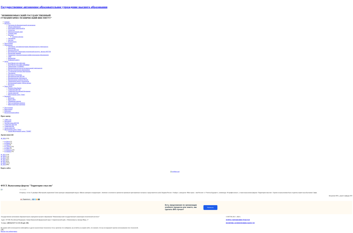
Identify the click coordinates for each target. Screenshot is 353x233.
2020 (4, 163)
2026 (4, 138)
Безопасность (12, 41)
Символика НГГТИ (14, 89)
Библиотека (11, 58)
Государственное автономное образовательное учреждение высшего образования (54, 7)
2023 (4, 158)
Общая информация (14, 27)
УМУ (9, 56)
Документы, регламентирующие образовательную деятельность (28, 46)
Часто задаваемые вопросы (16, 103)
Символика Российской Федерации (19, 91)
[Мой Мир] (39, 199)
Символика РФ (9, 126)
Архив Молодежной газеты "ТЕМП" (19, 131)
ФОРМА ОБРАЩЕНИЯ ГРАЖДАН (238, 220)
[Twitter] (35, 199)
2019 (4, 164)
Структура (11, 30)
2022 (4, 159)
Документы (11, 38)
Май (7, 145)
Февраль (9, 150)
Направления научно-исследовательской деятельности (25, 68)
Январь (8, 151)
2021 (4, 161)
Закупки (10, 40)
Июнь (8, 143)
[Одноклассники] (37, 199)
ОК (2, 229)
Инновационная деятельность (17, 78)
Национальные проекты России (18, 79)
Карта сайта (12, 99)
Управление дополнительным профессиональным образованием (28, 55)
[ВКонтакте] (33, 199)
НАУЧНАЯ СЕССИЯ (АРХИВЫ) (18, 65)
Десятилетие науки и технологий (18, 81)
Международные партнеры (16, 104)
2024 (4, 156)
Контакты (11, 84)
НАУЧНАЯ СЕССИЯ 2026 (16, 63)
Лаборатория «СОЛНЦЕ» (16, 66)
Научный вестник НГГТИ (16, 76)
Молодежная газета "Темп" (16, 94)
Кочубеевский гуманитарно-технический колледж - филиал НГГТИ (29, 51)
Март (8, 148)
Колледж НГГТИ (13, 50)
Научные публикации (15, 75)
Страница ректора (17, 36)
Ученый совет (12, 33)
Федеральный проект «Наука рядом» (19, 83)
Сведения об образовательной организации (21, 25)
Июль (8, 141)
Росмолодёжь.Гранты (14, 88)
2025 (4, 154)
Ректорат (11, 35)
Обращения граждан (14, 101)
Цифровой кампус (14, 60)
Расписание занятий (14, 53)
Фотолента (7, 121)
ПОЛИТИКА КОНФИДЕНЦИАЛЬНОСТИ (240, 223)
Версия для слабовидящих (9, 231)
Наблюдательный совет (15, 32)
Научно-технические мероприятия (19, 70)
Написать (210, 207)
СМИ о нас (7, 119)
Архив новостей (13, 93)
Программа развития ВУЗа (16, 28)
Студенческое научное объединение (19, 71)
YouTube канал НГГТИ (11, 123)
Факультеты (12, 48)
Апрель (8, 146)
